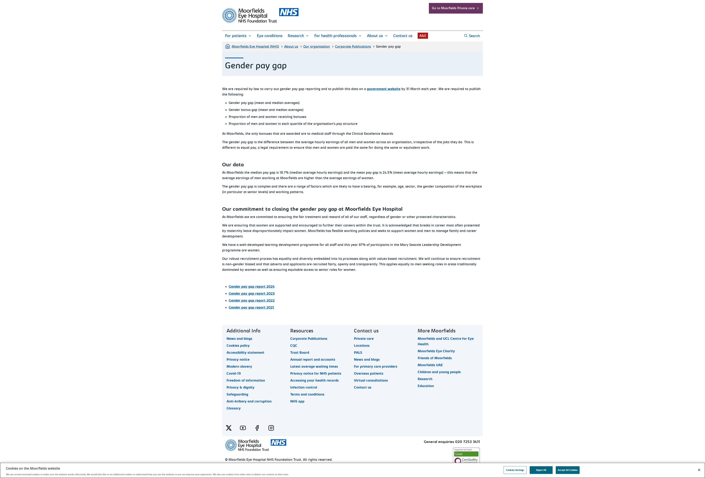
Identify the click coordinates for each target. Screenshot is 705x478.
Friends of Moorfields (435, 358)
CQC (293, 345)
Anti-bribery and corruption (249, 401)
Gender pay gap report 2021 (251, 307)
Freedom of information (246, 380)
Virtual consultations (371, 380)
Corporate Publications (353, 47)
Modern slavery (239, 366)
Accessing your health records (314, 380)
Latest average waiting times (314, 366)
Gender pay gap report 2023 (252, 294)
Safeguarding (237, 394)
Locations (362, 345)
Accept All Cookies (568, 469)
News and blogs (239, 338)
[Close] (699, 470)
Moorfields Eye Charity (436, 351)
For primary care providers (375, 366)
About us (375, 35)
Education (426, 386)
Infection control (303, 387)
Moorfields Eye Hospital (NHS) (255, 47)
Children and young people (439, 372)
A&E (422, 36)
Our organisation (316, 47)
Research (296, 35)
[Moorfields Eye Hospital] (260, 21)
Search (474, 36)
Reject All (541, 469)
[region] (352, 470)
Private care (364, 338)
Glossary (234, 408)
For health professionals (335, 35)
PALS (358, 352)
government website (383, 89)
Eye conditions (270, 35)
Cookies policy (238, 345)
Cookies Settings (515, 469)
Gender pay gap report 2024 (252, 287)
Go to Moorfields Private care (453, 8)
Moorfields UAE (430, 365)
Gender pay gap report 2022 (252, 300)
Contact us (403, 35)
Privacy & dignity (240, 387)
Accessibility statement (245, 352)
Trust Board (299, 352)
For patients (236, 35)
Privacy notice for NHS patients (315, 373)
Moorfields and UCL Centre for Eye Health (446, 338)
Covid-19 (234, 373)
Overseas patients (368, 373)
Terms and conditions (307, 394)
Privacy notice (238, 359)
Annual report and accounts (312, 359)
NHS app (297, 401)
